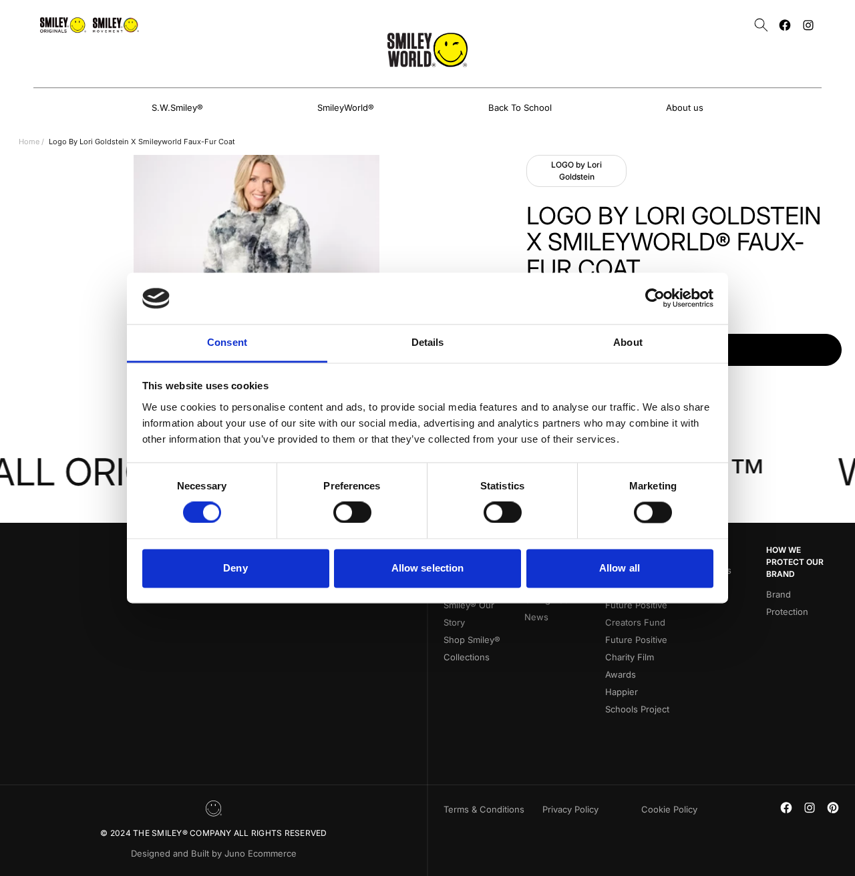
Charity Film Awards (629, 666)
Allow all (619, 568)
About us (684, 107)
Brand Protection (787, 603)
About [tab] (628, 342)
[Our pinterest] (833, 807)
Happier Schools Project (637, 700)
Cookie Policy (669, 809)
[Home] (427, 50)
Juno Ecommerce (260, 853)
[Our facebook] (785, 25)
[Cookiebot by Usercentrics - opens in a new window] (654, 298)
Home (29, 141)
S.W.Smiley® (177, 107)
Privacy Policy (570, 809)
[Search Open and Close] (761, 25)
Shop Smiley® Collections (472, 648)
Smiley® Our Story (469, 614)
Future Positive (636, 639)
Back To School (520, 107)
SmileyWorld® (345, 107)
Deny (235, 568)
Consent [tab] (227, 342)
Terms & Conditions (484, 809)
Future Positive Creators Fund (636, 614)
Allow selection (427, 568)
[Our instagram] (808, 25)
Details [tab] (427, 342)
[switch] (352, 512)
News (536, 617)
